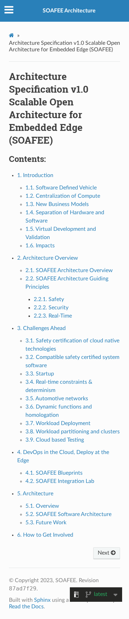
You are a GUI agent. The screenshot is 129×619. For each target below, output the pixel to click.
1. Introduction (35, 175)
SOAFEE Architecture (69, 10)
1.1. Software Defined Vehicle (61, 187)
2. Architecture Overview (47, 258)
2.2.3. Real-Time (53, 316)
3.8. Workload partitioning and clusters (72, 431)
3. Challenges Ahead (41, 328)
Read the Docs (26, 606)
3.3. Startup (39, 373)
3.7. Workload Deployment (57, 423)
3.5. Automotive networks (56, 398)
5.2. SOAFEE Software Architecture (68, 514)
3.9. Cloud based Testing (54, 440)
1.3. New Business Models (57, 204)
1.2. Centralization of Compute (62, 196)
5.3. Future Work (45, 522)
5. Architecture (35, 493)
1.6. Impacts (40, 245)
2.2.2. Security (51, 307)
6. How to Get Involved (45, 535)
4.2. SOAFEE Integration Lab (59, 481)
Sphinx (42, 600)
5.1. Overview (42, 506)
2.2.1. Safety (49, 299)
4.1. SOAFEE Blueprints (54, 473)
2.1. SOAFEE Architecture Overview (69, 270)
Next (104, 553)
